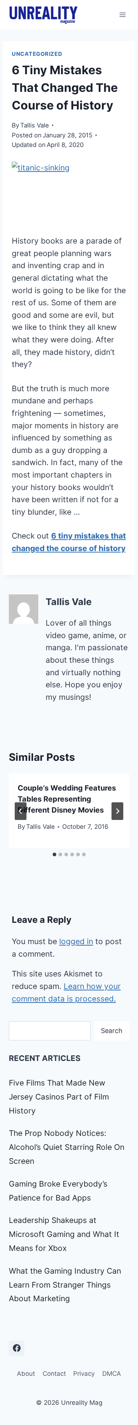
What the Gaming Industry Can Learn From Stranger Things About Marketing (65, 1284)
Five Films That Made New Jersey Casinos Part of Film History (59, 1096)
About (26, 1373)
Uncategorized (37, 54)
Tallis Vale (34, 125)
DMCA (111, 1373)
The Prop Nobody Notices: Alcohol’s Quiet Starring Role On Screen (66, 1147)
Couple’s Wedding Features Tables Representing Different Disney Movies (67, 799)
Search (112, 1030)
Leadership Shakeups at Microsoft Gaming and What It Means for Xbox (64, 1234)
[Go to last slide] (20, 811)
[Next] (117, 811)
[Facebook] (16, 1348)
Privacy (84, 1373)
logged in (76, 941)
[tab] (54, 854)
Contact (54, 1373)
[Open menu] (122, 14)
